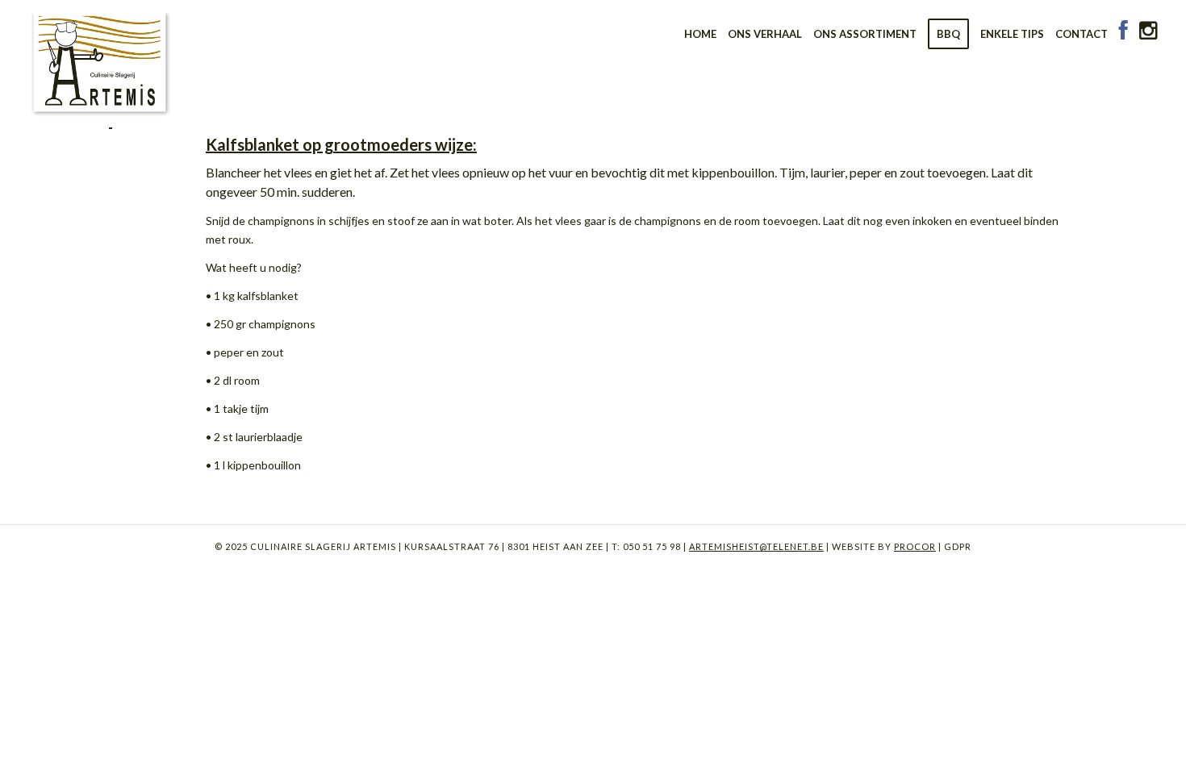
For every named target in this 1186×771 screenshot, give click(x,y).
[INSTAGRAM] (1148, 34)
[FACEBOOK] (1123, 34)
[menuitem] (700, 34)
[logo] (101, 60)
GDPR (956, 546)
